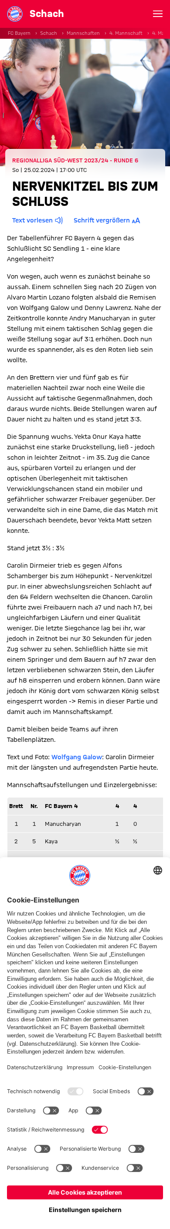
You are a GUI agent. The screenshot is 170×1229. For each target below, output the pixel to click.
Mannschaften (83, 33)
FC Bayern (19, 33)
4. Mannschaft (126, 33)
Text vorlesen (32, 220)
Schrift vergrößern (102, 220)
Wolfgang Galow (76, 757)
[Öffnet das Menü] (158, 14)
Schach (48, 33)
